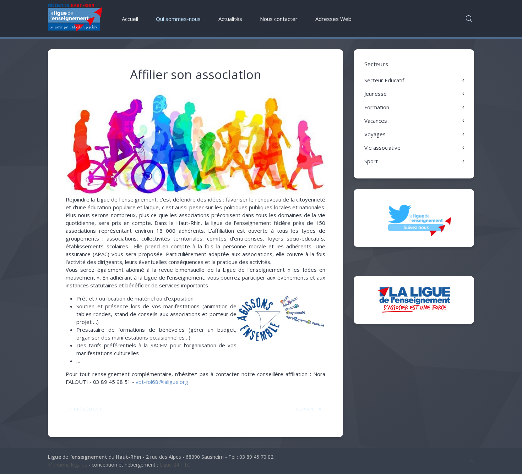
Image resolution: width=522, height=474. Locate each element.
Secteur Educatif (384, 80)
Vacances (375, 120)
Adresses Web (333, 18)
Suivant (307, 409)
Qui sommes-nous (178, 18)
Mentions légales (67, 464)
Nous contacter (279, 18)
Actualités (230, 18)
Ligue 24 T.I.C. (175, 464)
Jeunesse (375, 93)
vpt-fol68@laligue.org (162, 381)
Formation (376, 107)
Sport (371, 161)
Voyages (375, 134)
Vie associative (382, 147)
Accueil (130, 18)
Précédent (87, 409)
